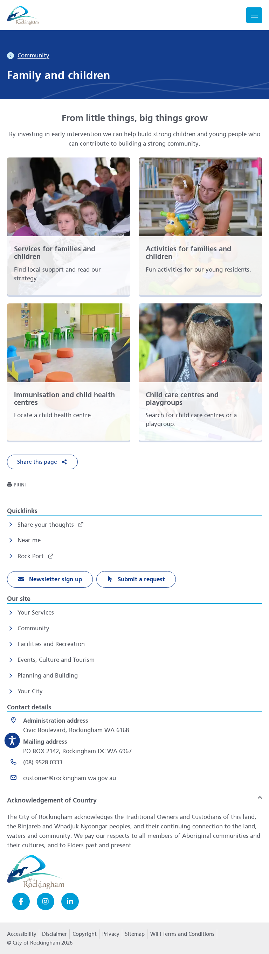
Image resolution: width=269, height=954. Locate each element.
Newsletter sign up (54, 579)
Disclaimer (54, 934)
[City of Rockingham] (23, 15)
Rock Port (32, 556)
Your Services (36, 612)
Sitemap (135, 934)
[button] (42, 462)
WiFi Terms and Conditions (182, 934)
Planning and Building (48, 675)
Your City (30, 691)
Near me (29, 540)
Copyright (85, 934)
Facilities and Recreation (51, 644)
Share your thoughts (47, 524)
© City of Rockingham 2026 (40, 943)
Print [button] (20, 485)
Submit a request (140, 579)
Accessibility (21, 934)
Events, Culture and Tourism (56, 660)
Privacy (110, 936)
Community (33, 628)
